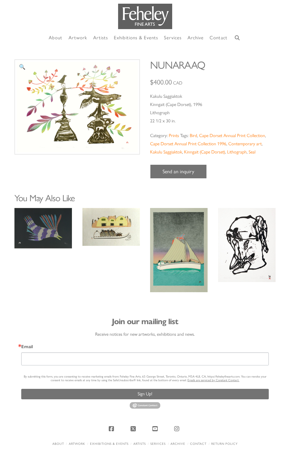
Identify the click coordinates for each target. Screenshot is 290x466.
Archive (177, 444)
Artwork (77, 444)
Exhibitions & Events (109, 444)
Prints (174, 135)
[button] (22, 67)
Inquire (43, 228)
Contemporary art (245, 143)
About (58, 444)
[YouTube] (156, 428)
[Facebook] (112, 428)
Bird (193, 135)
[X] (134, 428)
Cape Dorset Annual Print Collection (232, 135)
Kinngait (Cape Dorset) (204, 152)
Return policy (224, 444)
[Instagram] (177, 428)
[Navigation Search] (237, 38)
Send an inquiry (178, 171)
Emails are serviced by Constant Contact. (213, 380)
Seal (252, 152)
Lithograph (237, 152)
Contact (198, 444)
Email (27, 346)
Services (158, 444)
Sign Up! (145, 393)
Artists (139, 444)
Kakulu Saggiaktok (166, 152)
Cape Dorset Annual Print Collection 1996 (188, 143)
